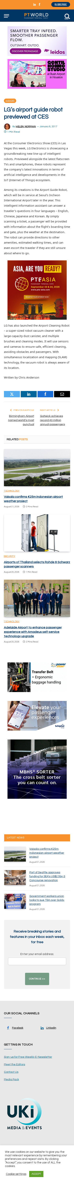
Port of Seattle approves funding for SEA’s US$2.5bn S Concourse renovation (47, 876)
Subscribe (61, 4)
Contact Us (11, 1072)
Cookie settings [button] (16, 1174)
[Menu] (6, 15)
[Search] (67, 15)
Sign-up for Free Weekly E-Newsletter (28, 1057)
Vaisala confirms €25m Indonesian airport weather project (46, 853)
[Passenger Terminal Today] (37, 15)
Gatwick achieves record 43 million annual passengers (52, 420)
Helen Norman (26, 126)
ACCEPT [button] (36, 1174)
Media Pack (11, 1079)
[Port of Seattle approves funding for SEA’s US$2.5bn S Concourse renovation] (15, 877)
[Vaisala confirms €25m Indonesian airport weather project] (37, 467)
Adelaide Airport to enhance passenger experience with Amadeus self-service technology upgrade (33, 632)
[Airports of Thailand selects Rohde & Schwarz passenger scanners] (37, 532)
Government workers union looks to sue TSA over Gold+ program (46, 900)
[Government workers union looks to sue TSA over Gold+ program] (15, 901)
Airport (10, 101)
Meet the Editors (14, 1064)
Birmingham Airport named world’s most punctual (21, 420)
